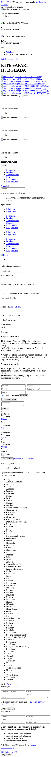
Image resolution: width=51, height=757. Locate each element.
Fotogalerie (11, 170)
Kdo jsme (12, 182)
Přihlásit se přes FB (9, 752)
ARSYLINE (15, 307)
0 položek (5, 186)
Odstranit (23, 396)
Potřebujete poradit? (9, 59)
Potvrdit (10, 684)
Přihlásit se (10, 209)
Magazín (9, 177)
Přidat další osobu (9, 399)
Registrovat (11, 211)
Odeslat (5, 409)
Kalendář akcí (7, 2)
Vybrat (4, 418)
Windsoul (10, 52)
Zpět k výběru (7, 459)
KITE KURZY (12, 179)
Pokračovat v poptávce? (24, 459)
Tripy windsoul (12, 175)
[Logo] (9, 163)
